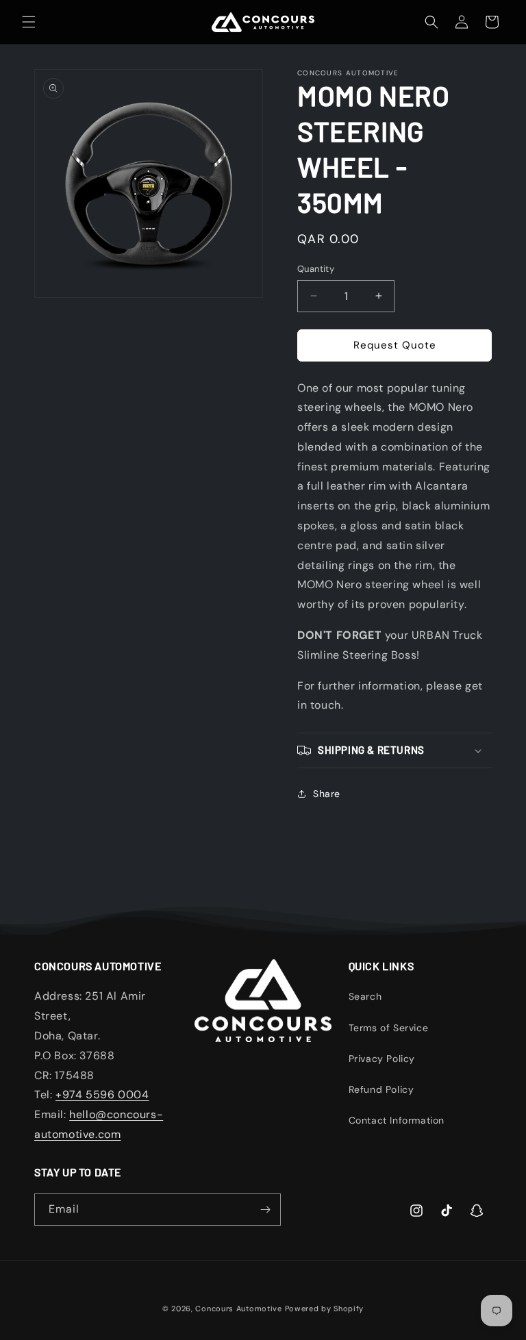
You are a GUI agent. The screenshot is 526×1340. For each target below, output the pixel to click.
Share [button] (326, 793)
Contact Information (396, 1120)
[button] (29, 22)
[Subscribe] (265, 1209)
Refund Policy (381, 1089)
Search (365, 996)
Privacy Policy (382, 1058)
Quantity (315, 269)
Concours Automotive (238, 1308)
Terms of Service (389, 1028)
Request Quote (394, 345)
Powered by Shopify (324, 1308)
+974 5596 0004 (102, 1094)
